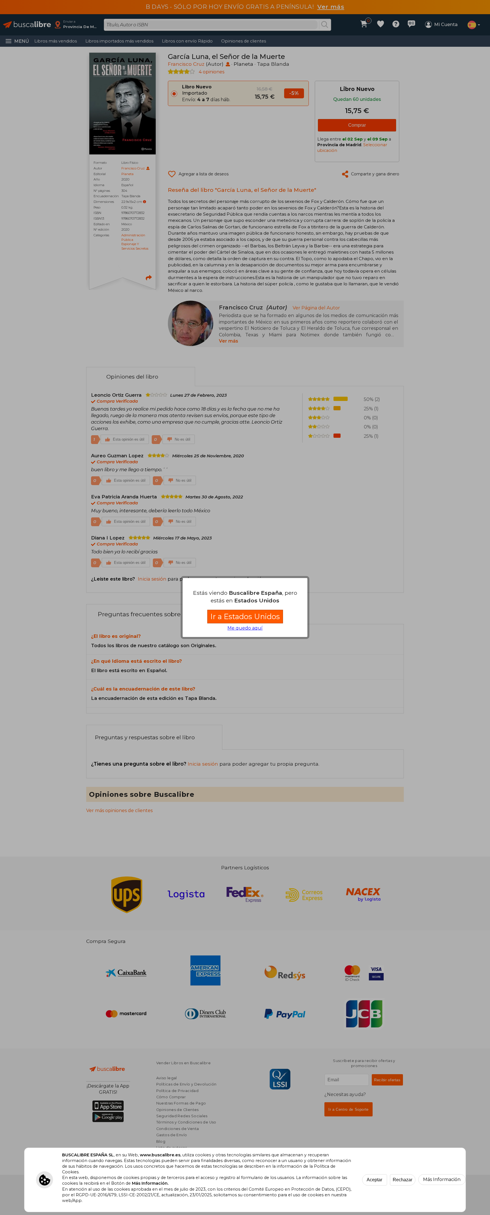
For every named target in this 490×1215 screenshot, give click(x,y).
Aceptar (374, 1179)
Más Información (442, 1179)
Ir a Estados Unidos (245, 616)
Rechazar (402, 1179)
